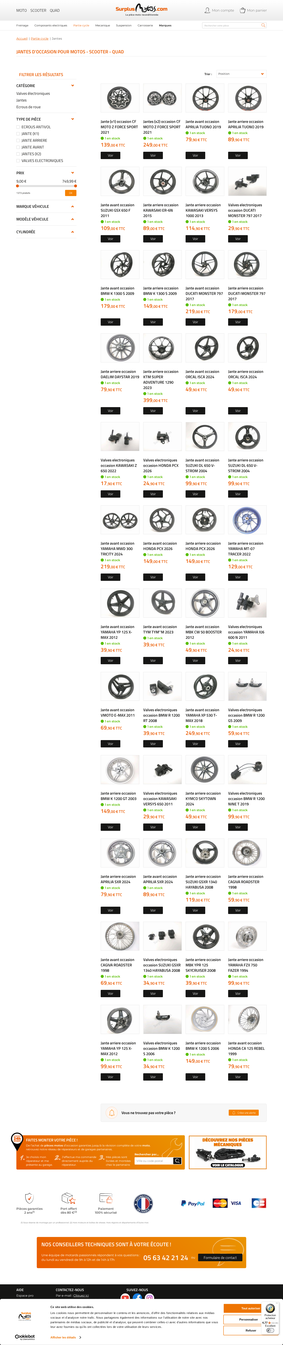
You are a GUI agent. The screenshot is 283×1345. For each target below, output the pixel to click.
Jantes (21, 100)
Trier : (208, 74)
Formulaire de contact (220, 1257)
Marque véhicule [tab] (32, 206)
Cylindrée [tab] (25, 232)
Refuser (251, 1330)
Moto (21, 10)
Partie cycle (40, 38)
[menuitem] (22, 25)
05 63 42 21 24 (165, 1257)
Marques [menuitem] (165, 25)
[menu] (106, 25)
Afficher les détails (63, 1337)
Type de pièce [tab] (28, 119)
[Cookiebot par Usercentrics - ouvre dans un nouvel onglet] (25, 1337)
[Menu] (277, 1304)
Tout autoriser (250, 1308)
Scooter (38, 10)
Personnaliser (248, 1319)
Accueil (22, 38)
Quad (55, 10)
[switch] (270, 1330)
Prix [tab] (20, 173)
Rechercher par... (147, 1154)
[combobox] (234, 25)
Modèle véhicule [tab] (32, 219)
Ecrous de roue (28, 106)
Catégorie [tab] (25, 86)
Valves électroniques (33, 93)
